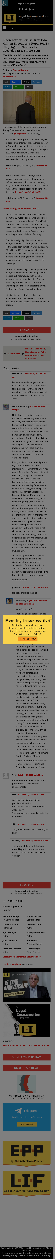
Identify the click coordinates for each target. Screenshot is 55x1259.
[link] (27, 617)
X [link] (50, 617)
